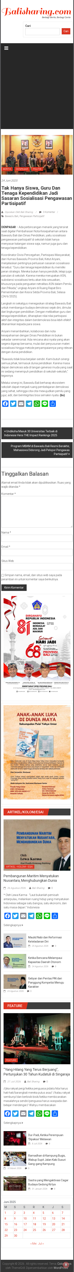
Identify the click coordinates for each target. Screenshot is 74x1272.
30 (15, 1235)
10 (25, 1218)
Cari (28, 25)
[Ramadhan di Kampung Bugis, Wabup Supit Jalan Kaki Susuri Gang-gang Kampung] (15, 1158)
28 (63, 1230)
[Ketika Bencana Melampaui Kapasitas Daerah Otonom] (15, 960)
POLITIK (37, 169)
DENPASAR (22, 169)
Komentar (8, 493)
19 (44, 1224)
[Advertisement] (37, 92)
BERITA (7, 169)
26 (44, 1230)
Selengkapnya (13, 925)
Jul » (41, 1243)
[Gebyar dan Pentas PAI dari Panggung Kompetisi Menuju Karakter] (15, 981)
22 (6, 1230)
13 (53, 1218)
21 (63, 1224)
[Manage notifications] (66, 1265)
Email (5, 546)
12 (44, 1218)
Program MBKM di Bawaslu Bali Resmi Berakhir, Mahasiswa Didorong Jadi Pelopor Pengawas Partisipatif (40, 450)
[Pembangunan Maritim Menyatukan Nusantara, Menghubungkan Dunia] (37, 844)
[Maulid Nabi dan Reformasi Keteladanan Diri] (15, 940)
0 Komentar (48, 212)
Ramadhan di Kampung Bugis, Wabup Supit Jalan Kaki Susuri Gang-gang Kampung (47, 1159)
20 (53, 1224)
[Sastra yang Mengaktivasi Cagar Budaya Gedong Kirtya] (15, 1183)
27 (53, 1230)
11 (34, 1218)
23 (15, 1230)
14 (63, 1218)
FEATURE (11, 1060)
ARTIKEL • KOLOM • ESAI (19, 866)
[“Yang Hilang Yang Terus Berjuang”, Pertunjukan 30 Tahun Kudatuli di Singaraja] (37, 1038)
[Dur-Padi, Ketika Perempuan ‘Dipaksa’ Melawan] (15, 1138)
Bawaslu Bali (11, 216)
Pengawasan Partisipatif (32, 216)
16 (15, 1224)
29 (6, 1235)
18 (34, 1224)
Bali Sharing (38, 888)
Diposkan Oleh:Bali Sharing (19, 212)
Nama (6, 532)
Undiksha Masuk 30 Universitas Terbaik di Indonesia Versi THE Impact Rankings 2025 (30, 433)
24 (25, 1230)
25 (34, 1230)
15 (6, 1224)
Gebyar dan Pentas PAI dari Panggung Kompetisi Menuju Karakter (46, 982)
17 (25, 1224)
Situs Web (7, 561)
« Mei (33, 1243)
